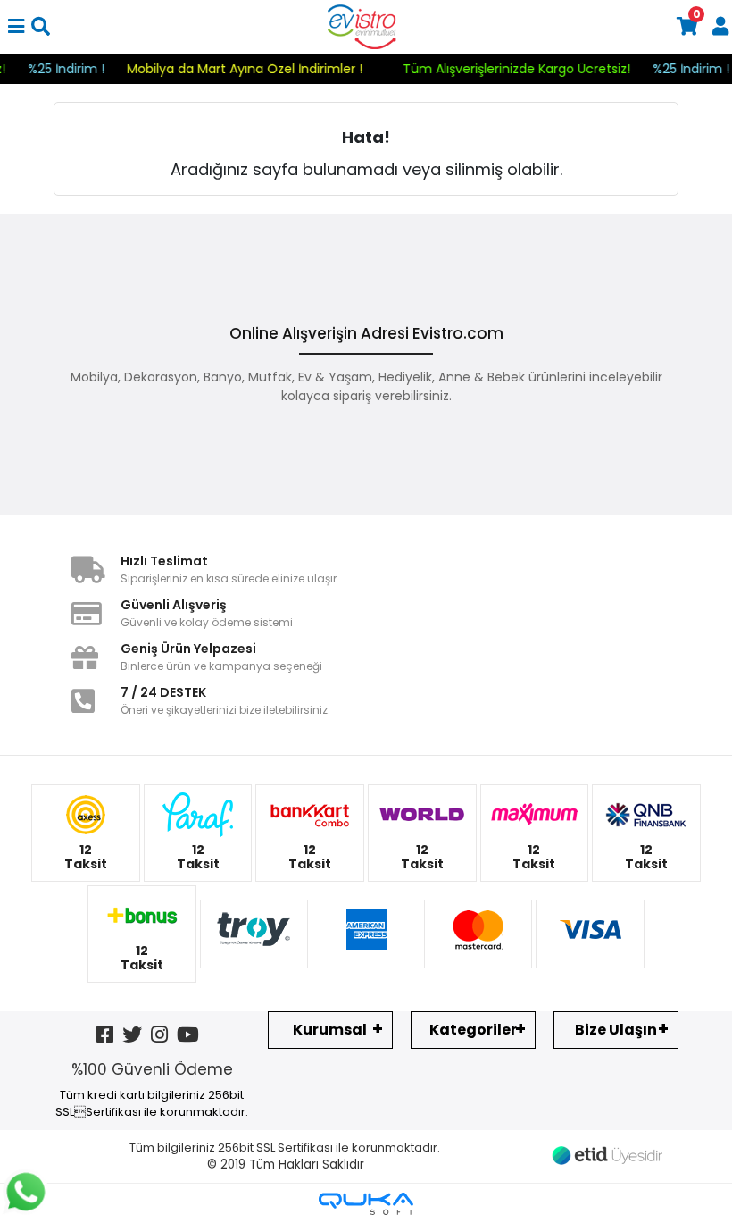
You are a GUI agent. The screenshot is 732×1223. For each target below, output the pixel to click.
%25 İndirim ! (80, 69)
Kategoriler (473, 1029)
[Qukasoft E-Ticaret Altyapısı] (366, 1204)
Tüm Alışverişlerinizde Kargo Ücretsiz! (531, 69)
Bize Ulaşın (616, 1029)
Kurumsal (330, 1029)
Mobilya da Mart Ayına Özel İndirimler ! (259, 69)
